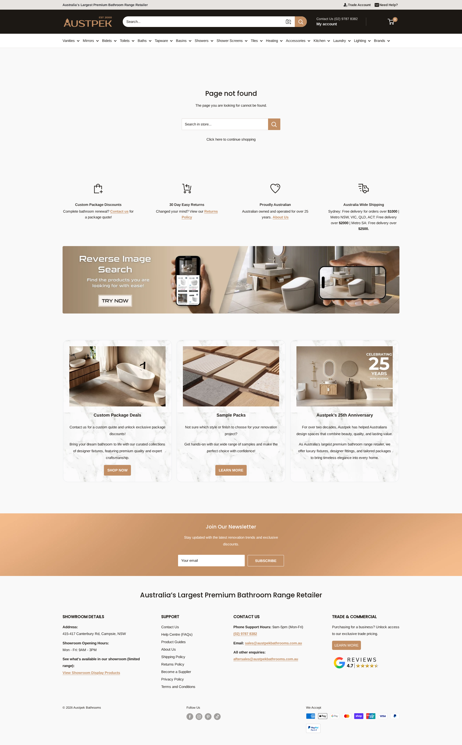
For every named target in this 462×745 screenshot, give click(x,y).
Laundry (339, 41)
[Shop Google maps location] (356, 658)
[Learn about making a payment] (352, 723)
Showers (202, 41)
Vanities (69, 41)
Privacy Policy (172, 679)
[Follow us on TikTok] (217, 716)
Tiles (254, 41)
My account (326, 24)
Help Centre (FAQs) (176, 634)
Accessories (296, 41)
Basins (181, 41)
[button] (393, 21)
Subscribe (265, 561)
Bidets (107, 41)
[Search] (301, 21)
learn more (231, 470)
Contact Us (170, 627)
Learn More (346, 645)
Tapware (161, 41)
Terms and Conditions (178, 687)
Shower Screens (230, 41)
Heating (272, 41)
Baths (142, 41)
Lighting (360, 41)
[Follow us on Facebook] (189, 716)
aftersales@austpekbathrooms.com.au (265, 659)
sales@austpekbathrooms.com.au (273, 643)
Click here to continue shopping (231, 139)
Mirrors (88, 41)
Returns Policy (172, 664)
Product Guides (173, 642)
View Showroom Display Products (91, 673)
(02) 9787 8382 (245, 634)
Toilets (125, 41)
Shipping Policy (173, 657)
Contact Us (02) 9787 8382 (337, 19)
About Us (281, 217)
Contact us (119, 211)
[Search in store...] (274, 124)
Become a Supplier (176, 672)
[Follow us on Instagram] (199, 716)
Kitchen (319, 41)
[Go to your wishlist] (378, 21)
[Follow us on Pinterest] (208, 716)
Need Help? (388, 5)
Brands (379, 41)
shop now (117, 470)
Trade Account (359, 5)
